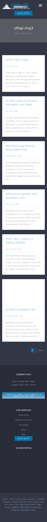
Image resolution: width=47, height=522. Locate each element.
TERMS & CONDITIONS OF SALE (23, 510)
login (39, 504)
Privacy (7, 507)
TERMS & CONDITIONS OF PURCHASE (26, 507)
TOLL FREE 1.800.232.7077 (25, 504)
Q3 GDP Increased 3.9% (23, 292)
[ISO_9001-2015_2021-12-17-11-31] (23, 452)
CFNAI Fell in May (16, 59)
